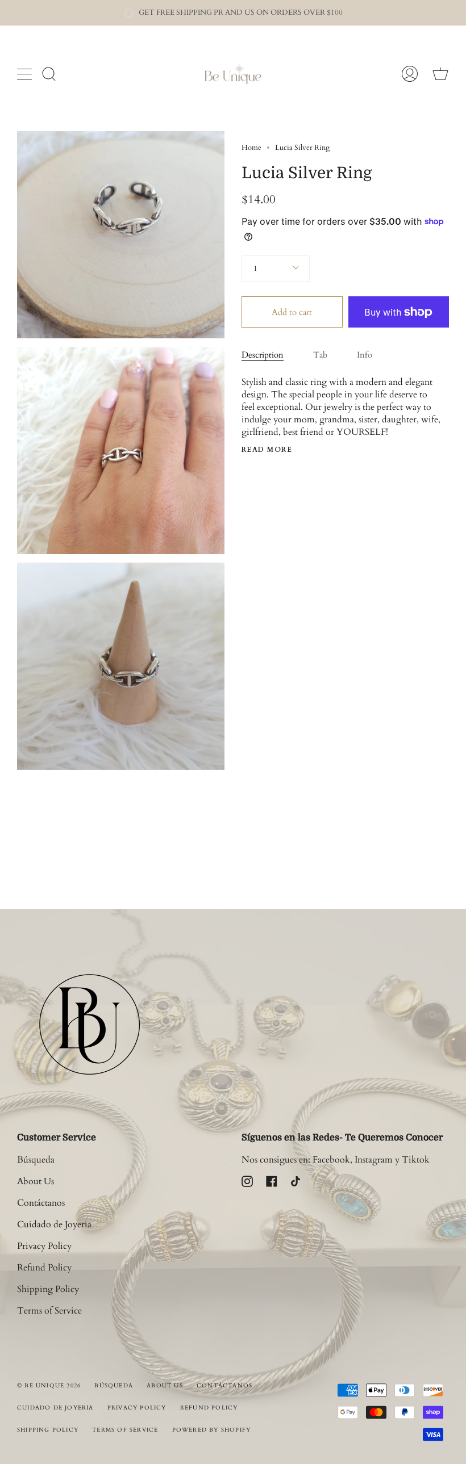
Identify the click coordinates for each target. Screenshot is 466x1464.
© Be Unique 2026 (49, 1386)
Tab (320, 354)
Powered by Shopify (211, 1430)
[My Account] (409, 74)
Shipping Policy (48, 1289)
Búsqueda (36, 1159)
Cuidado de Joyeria (54, 1224)
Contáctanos (41, 1203)
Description (263, 354)
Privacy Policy (44, 1246)
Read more (267, 449)
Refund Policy (44, 1267)
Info (364, 354)
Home (251, 147)
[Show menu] (25, 73)
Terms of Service (49, 1310)
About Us (35, 1181)
